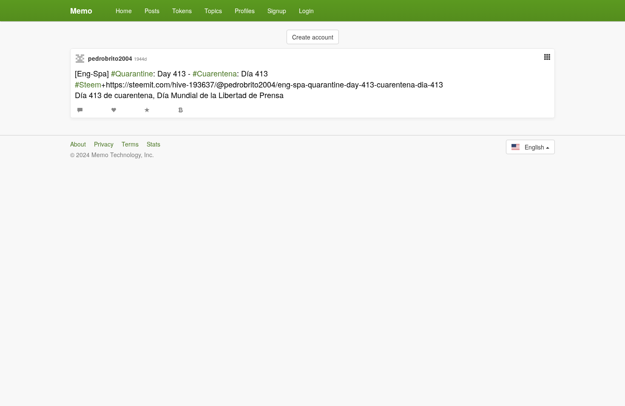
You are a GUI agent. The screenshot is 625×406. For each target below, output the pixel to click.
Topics (213, 10)
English (533, 147)
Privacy (104, 144)
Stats (153, 144)
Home (124, 10)
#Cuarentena (215, 73)
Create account (312, 37)
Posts (152, 10)
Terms (130, 144)
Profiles (245, 10)
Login (306, 10)
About (78, 144)
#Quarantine (132, 73)
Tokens (182, 10)
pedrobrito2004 (110, 58)
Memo (81, 10)
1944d (140, 58)
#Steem (88, 84)
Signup (276, 10)
